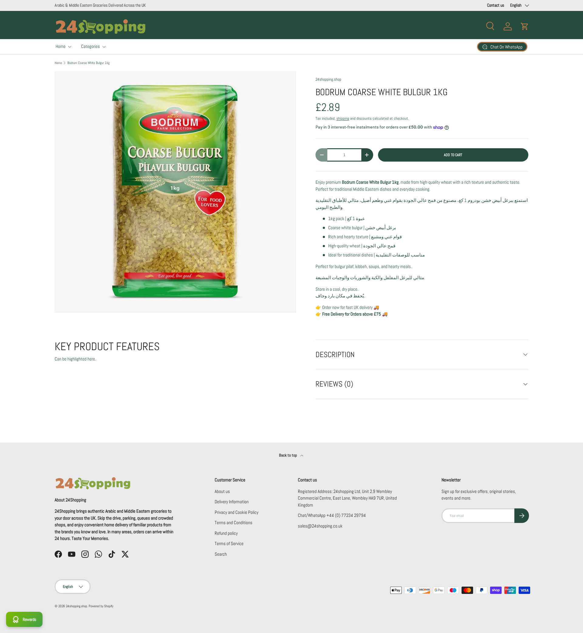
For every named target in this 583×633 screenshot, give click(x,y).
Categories (90, 46)
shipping (342, 118)
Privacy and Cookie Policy (236, 512)
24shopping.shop (328, 79)
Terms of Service (229, 543)
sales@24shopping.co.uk (320, 526)
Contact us (495, 5)
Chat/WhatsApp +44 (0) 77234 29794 (332, 515)
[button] (524, 26)
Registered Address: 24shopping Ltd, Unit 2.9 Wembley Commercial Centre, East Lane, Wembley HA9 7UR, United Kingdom (347, 498)
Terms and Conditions (233, 522)
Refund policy (226, 533)
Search (221, 554)
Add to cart (453, 154)
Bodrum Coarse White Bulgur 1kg (88, 63)
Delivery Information (232, 501)
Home (61, 46)
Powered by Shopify (101, 606)
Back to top (288, 455)
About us (222, 491)
